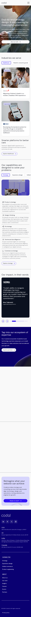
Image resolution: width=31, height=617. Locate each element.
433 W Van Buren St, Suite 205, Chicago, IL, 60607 (14, 529)
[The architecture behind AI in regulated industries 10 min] (14, 439)
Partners (4, 592)
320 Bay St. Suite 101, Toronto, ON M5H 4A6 (12, 547)
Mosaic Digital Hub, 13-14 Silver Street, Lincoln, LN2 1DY (15, 535)
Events (4, 589)
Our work (4, 580)
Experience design (17, 175)
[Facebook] (7, 521)
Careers (4, 586)
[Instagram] (15, 521)
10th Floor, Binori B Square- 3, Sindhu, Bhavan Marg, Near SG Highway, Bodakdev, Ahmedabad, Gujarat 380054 (15, 541)
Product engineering (8, 569)
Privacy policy (5, 612)
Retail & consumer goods (21, 63)
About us (4, 577)
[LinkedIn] (3, 521)
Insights (4, 583)
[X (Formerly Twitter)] (11, 521)
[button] (10, 321)
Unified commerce (7, 566)
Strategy (5, 175)
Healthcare (6, 63)
